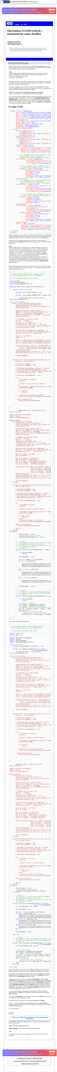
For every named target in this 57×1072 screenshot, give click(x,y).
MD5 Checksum (13, 1028)
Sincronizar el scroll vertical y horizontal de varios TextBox (18, 63)
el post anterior (40, 66)
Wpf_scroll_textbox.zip (18, 1025)
